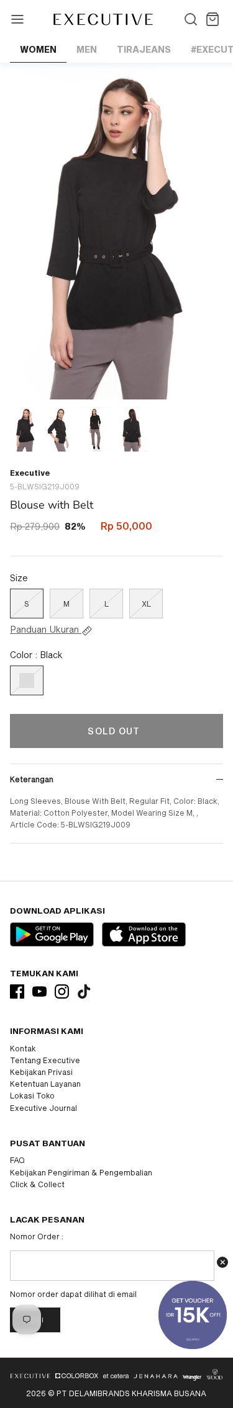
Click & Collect (37, 1184)
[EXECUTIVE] (102, 19)
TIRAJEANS (144, 49)
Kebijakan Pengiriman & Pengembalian (81, 1172)
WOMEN (38, 49)
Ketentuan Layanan (45, 1083)
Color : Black (36, 654)
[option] (116, 231)
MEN (86, 49)
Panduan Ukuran (45, 630)
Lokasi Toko (32, 1095)
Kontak (23, 1048)
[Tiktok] (84, 991)
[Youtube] (39, 991)
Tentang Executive (45, 1060)
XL (146, 603)
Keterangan (31, 779)
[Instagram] (62, 991)
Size (19, 578)
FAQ (17, 1160)
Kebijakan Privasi (41, 1071)
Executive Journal (43, 1107)
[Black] (26, 680)
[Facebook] (17, 991)
